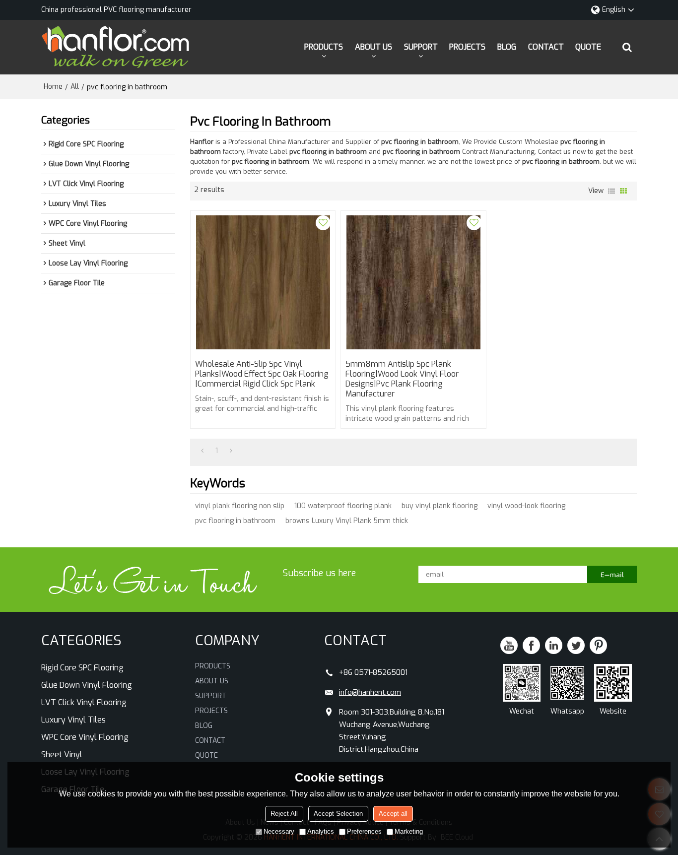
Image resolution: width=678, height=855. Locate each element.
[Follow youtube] (509, 645)
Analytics (320, 831)
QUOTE (588, 47)
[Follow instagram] (598, 645)
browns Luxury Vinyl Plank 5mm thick (346, 521)
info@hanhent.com (370, 692)
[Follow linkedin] (553, 645)
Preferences (364, 831)
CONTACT (546, 47)
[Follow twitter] (576, 645)
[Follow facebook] (531, 645)
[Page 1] (202, 451)
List (611, 191)
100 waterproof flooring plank (343, 506)
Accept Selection (338, 813)
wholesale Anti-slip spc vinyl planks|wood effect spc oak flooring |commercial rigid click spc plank (262, 374)
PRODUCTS (323, 47)
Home (53, 86)
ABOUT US (373, 47)
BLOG (506, 47)
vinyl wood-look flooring (526, 506)
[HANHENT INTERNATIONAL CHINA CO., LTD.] (115, 47)
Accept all (393, 813)
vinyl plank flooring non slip (239, 506)
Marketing (409, 831)
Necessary (279, 831)
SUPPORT (421, 47)
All (74, 86)
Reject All (284, 813)
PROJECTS (467, 47)
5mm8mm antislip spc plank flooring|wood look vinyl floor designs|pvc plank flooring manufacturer (402, 379)
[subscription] (612, 574)
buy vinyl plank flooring (439, 506)
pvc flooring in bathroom (235, 521)
